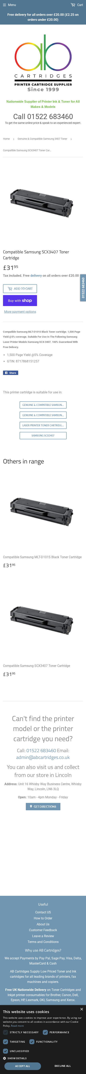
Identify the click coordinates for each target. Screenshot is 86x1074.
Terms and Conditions (43, 942)
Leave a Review (43, 936)
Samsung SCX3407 (43, 435)
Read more (17, 1025)
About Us (43, 924)
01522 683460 (50, 116)
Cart (79, 5)
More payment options (20, 312)
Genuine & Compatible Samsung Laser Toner (44, 415)
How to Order (43, 918)
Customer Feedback (43, 930)
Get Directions (44, 806)
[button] (43, 1058)
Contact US (43, 912)
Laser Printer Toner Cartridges (43, 425)
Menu (12, 5)
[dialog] (43, 1039)
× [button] (81, 1009)
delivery (36, 275)
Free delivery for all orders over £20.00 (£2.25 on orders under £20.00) (43, 17)
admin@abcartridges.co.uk (43, 757)
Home (6, 138)
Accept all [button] (22, 1066)
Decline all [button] (63, 1066)
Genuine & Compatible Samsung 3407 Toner (42, 138)
